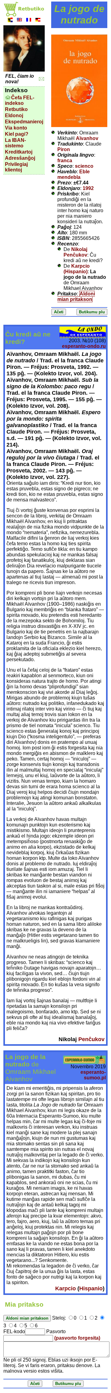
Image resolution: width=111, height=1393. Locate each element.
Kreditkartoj (18, 152)
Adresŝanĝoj (20, 158)
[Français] (29, 20)
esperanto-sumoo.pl (93, 1074)
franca (64, 160)
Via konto (16, 127)
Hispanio (91, 1288)
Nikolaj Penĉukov (75, 252)
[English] (19, 20)
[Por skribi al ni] (41, 79)
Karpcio (65, 1288)
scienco (84, 166)
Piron (63, 149)
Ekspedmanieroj (24, 121)
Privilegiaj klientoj (16, 167)
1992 (88, 188)
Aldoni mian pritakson (76, 296)
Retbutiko (16, 109)
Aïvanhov (87, 138)
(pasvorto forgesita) (77, 1338)
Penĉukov (91, 1039)
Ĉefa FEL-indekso (19, 100)
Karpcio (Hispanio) (77, 268)
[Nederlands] (10, 20)
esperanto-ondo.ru (84, 346)
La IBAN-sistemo (15, 143)
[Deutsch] (38, 20)
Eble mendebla (73, 174)
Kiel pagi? (16, 134)
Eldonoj (14, 115)
